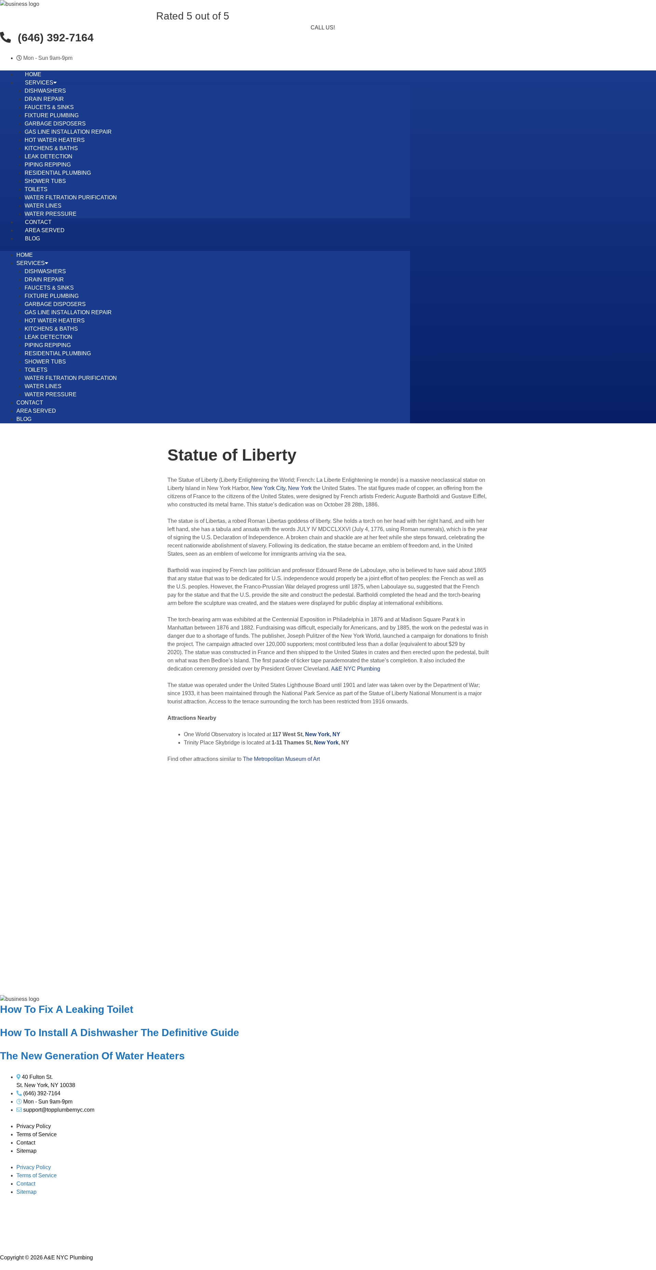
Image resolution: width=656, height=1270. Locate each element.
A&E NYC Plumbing (355, 669)
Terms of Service (36, 1134)
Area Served (45, 230)
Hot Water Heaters (55, 140)
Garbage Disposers (55, 124)
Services (39, 82)
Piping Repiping (48, 165)
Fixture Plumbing (52, 115)
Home (33, 74)
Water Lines (43, 206)
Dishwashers (45, 91)
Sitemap (26, 1151)
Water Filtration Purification (71, 197)
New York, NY (322, 734)
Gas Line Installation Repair (68, 132)
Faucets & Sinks (49, 107)
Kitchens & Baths (51, 148)
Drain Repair (44, 99)
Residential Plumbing (58, 173)
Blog (32, 238)
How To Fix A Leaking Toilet (66, 1009)
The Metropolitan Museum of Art (281, 759)
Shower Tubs (45, 181)
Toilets (36, 189)
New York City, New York (281, 488)
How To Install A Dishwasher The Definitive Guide (119, 1032)
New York (326, 742)
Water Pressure (51, 214)
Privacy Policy (33, 1126)
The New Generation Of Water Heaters (92, 1055)
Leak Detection (48, 156)
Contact (38, 222)
